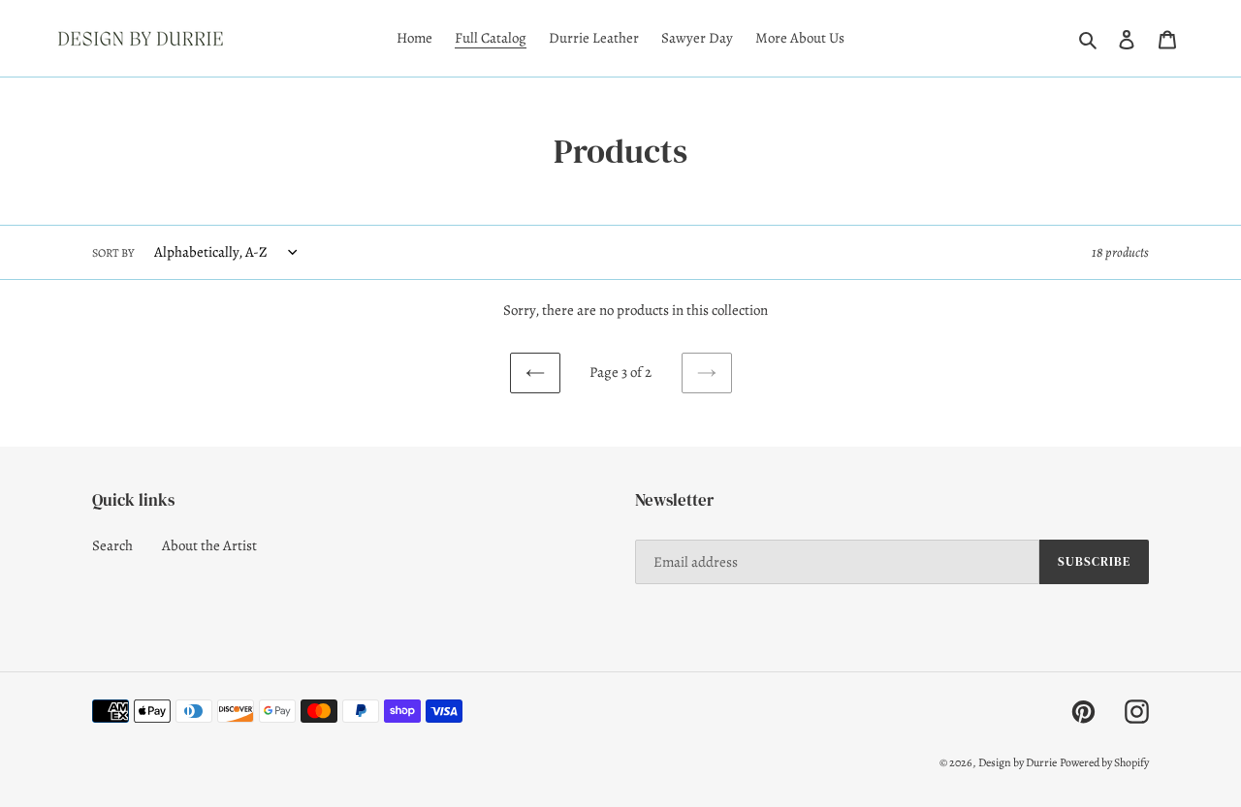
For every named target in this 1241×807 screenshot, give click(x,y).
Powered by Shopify (1104, 762)
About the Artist (209, 545)
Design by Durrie (1017, 762)
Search (112, 545)
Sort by (113, 253)
